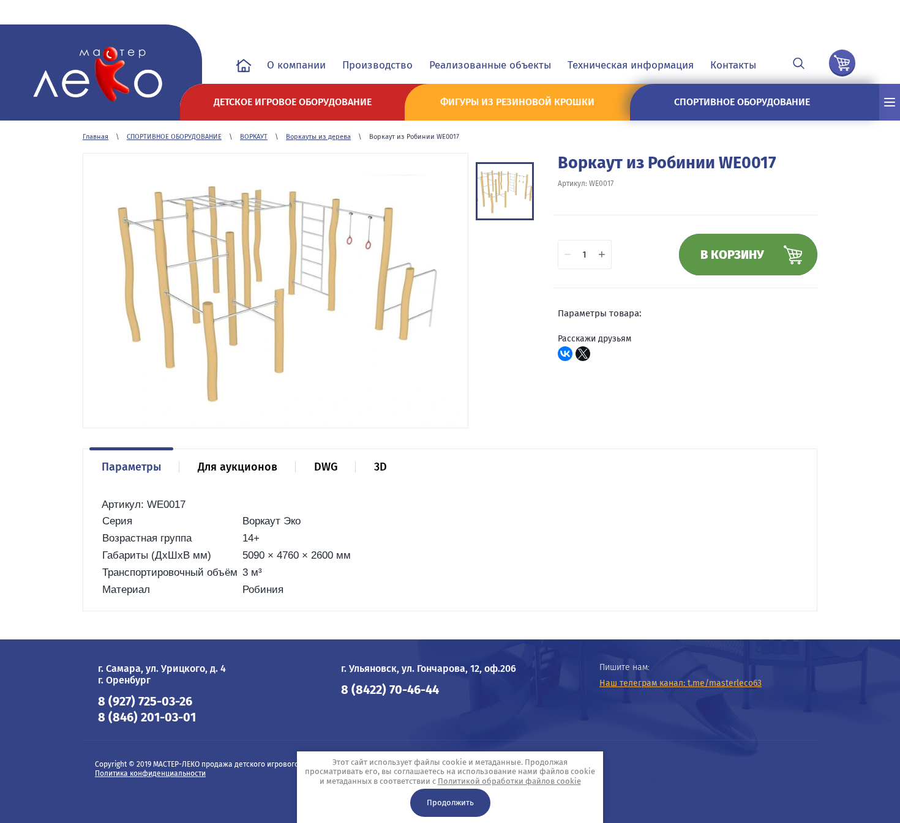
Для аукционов (237, 467)
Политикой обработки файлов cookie (509, 781)
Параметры (131, 467)
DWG (325, 467)
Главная (95, 137)
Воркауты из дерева (318, 137)
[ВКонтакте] (565, 353)
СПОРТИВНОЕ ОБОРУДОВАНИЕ (174, 137)
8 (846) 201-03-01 (147, 717)
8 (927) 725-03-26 (145, 701)
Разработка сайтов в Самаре (652, 770)
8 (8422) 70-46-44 (390, 689)
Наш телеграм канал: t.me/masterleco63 (680, 683)
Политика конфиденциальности (150, 773)
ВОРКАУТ (254, 137)
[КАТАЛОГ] (889, 102)
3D (380, 467)
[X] (583, 353)
